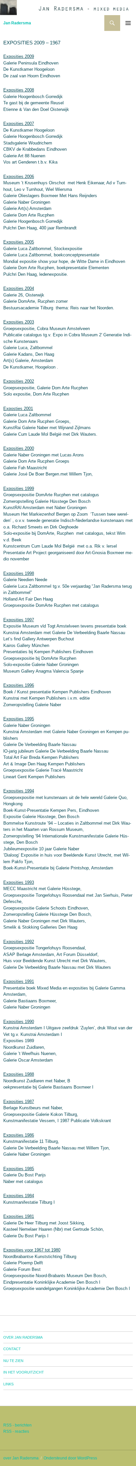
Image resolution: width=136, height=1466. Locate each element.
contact (12, 1349)
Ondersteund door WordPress (70, 1458)
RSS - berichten (17, 1425)
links (8, 1384)
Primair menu (128, 23)
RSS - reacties (16, 1431)
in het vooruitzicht (23, 1372)
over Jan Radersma (23, 1337)
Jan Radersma (17, 23)
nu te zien (13, 1361)
